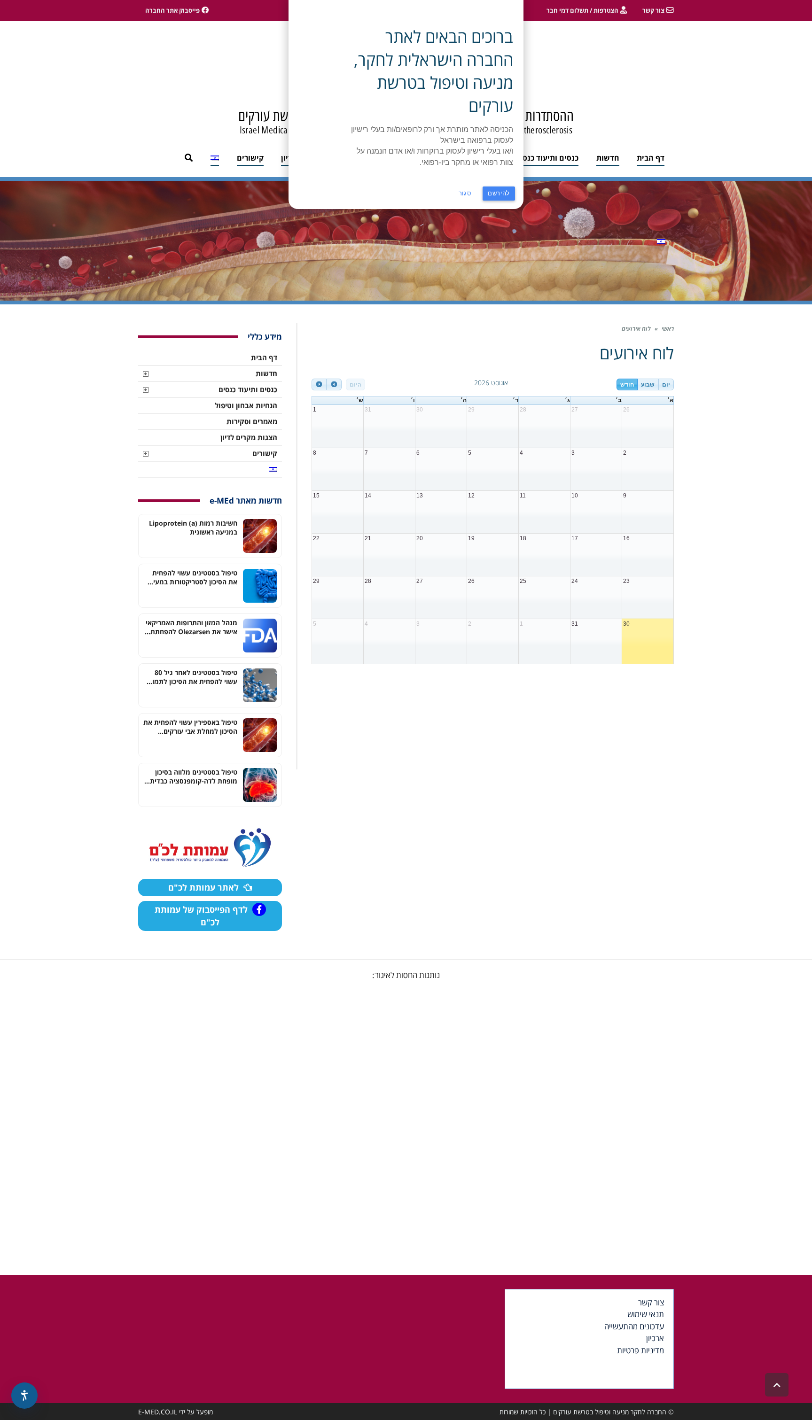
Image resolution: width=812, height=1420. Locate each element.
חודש (627, 384)
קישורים (264, 453)
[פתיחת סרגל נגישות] (24, 1395)
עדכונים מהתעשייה (634, 1326)
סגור (465, 193)
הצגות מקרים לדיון (248, 437)
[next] (333, 384)
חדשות (266, 373)
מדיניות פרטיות (640, 1350)
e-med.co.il (157, 1411)
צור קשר (651, 1302)
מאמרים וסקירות (251, 421)
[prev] (319, 384)
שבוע (648, 384)
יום (666, 384)
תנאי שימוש (645, 1314)
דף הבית (264, 357)
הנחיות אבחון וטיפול (246, 405)
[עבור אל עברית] (661, 241)
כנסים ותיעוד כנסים (248, 389)
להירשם (499, 193)
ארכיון (655, 1338)
